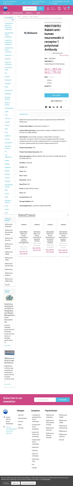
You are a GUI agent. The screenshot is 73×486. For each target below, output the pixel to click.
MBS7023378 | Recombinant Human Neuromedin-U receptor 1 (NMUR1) (63, 236)
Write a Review (64, 55)
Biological (8, 94)
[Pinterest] (61, 107)
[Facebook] (46, 107)
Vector (7, 209)
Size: (49, 77)
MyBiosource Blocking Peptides (9, 246)
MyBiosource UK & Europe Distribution (9, 360)
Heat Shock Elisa (8, 68)
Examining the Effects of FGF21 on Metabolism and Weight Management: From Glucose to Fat (9, 313)
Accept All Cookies (28, 483)
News (38, 13)
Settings (6, 483)
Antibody (7, 58)
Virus (6, 213)
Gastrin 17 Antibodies (8, 63)
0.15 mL (49, 83)
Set (6, 73)
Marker (7, 160)
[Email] (49, 107)
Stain (6, 206)
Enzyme (7, 139)
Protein (7, 177)
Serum (7, 193)
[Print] (53, 107)
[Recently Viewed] (60, 8)
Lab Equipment (8, 156)
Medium (7, 164)
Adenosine (8, 55)
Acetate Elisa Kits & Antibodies (9, 35)
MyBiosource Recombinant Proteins (9, 232)
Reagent (7, 181)
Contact (29, 13)
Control (7, 125)
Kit (6, 151)
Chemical (8, 118)
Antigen (7, 76)
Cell (6, 115)
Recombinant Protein (9, 185)
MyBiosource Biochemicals (9, 264)
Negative (8, 167)
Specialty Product (8, 201)
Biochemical (8, 90)
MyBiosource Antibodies (9, 225)
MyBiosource (9, 269)
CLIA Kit (7, 122)
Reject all (16, 483)
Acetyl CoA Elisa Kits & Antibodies (8, 42)
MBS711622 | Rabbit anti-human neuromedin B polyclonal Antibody (37, 236)
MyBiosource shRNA (9, 253)
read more (7, 345)
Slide (6, 197)
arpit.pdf (6, 13)
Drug (6, 132)
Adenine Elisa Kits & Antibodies (9, 50)
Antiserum (8, 80)
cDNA (6, 111)
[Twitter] (57, 107)
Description (23, 114)
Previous (64, 215)
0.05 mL (49, 80)
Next (67, 215)
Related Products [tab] (26, 215)
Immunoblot (8, 142)
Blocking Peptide (7, 98)
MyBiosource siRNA (9, 259)
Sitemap (20, 428)
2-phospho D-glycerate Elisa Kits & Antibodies (9, 26)
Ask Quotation (18, 13)
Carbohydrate (9, 108)
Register (53, 9)
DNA (6, 129)
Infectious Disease (8, 147)
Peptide (7, 174)
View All (7, 284)
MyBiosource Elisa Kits (9, 239)
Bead (6, 87)
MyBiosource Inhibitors (9, 274)
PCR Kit (7, 171)
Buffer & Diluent (7, 104)
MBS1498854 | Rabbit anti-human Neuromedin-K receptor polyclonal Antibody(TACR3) (24, 238)
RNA (6, 190)
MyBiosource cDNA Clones (9, 280)
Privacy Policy (46, 479)
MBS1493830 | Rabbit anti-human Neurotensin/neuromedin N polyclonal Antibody (50, 237)
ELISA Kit (8, 136)
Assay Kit (8, 83)
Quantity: (48, 86)
